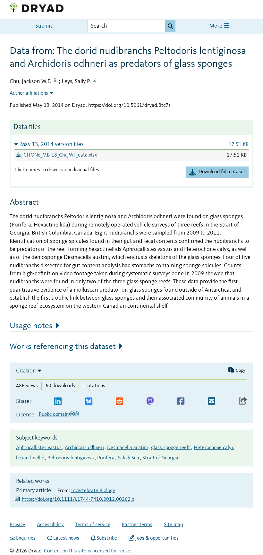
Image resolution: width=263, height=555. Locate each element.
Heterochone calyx (214, 447)
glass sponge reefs (171, 447)
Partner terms (137, 524)
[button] (131, 144)
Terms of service (92, 524)
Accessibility (50, 524)
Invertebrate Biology (93, 490)
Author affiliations (29, 93)
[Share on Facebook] (180, 401)
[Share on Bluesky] (88, 401)
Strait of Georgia (160, 458)
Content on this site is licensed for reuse (87, 551)
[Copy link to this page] (243, 401)
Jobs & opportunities (156, 538)
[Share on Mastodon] (150, 401)
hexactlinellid (30, 458)
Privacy (17, 524)
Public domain (54, 414)
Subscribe (107, 538)
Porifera (106, 458)
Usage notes (31, 326)
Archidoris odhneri (84, 447)
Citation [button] (26, 371)
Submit (43, 26)
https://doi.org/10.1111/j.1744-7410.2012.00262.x (78, 499)
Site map (173, 524)
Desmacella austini (127, 447)
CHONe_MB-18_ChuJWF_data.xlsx (60, 155)
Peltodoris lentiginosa (70, 458)
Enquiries (26, 538)
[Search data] (170, 26)
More (216, 26)
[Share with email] (211, 401)
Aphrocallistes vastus (39, 447)
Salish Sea (128, 458)
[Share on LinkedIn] (58, 401)
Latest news (66, 538)
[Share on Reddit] (119, 401)
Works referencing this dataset (63, 347)
